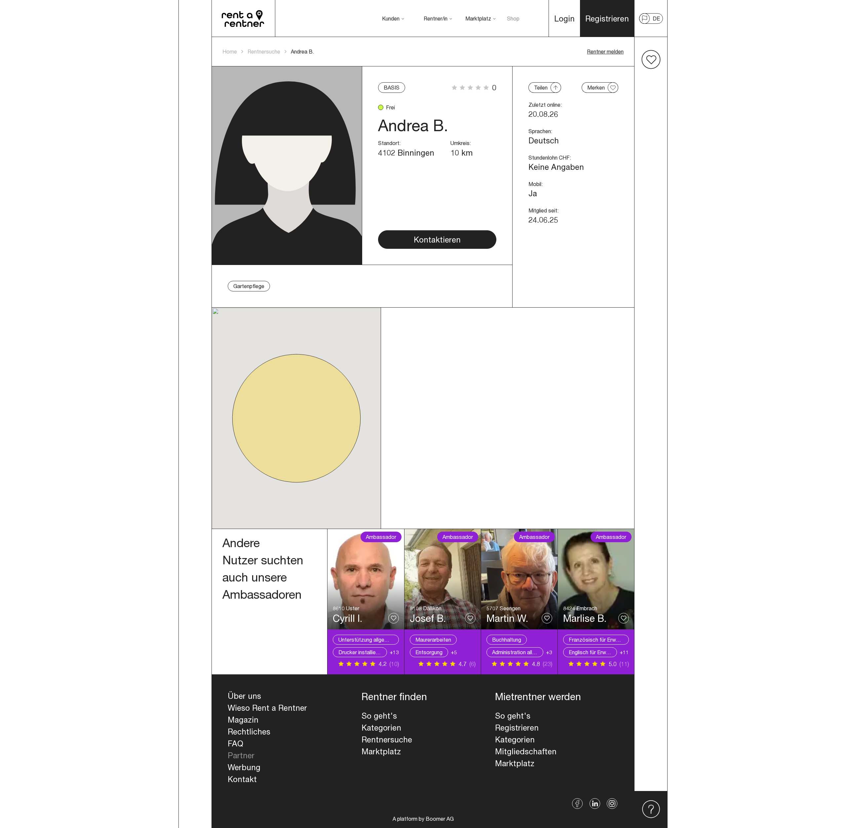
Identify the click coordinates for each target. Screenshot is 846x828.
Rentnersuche (264, 51)
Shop (513, 18)
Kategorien (381, 727)
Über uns (244, 695)
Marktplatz (478, 18)
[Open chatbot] (651, 809)
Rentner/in (435, 18)
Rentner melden (605, 51)
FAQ (235, 743)
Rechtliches (249, 731)
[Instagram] (612, 803)
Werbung (244, 767)
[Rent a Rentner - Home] (243, 18)
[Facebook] (577, 803)
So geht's (379, 715)
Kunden (391, 18)
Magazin (243, 719)
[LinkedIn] (595, 803)
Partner (241, 755)
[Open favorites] (651, 59)
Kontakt (242, 779)
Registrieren (517, 727)
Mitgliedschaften (526, 751)
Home (229, 51)
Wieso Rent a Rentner (267, 707)
